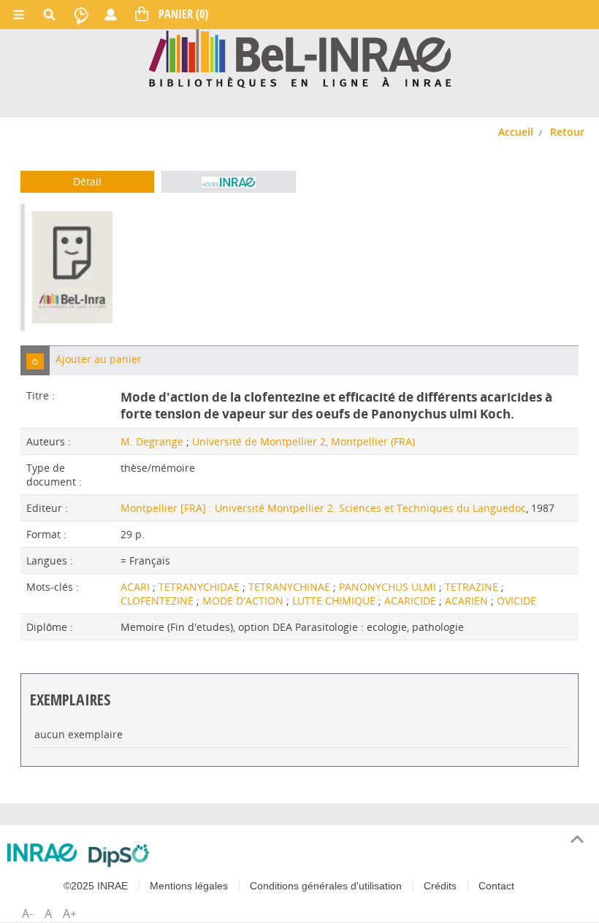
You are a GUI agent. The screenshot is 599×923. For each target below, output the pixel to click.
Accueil (515, 132)
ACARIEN (468, 601)
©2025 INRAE (96, 886)
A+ (70, 913)
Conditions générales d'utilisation (326, 886)
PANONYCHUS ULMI (389, 587)
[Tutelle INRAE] (42, 852)
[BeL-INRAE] (299, 57)
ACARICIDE (411, 601)
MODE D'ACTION (244, 601)
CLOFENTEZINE (159, 601)
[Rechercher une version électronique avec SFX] (228, 182)
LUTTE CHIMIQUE (335, 601)
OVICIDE (516, 601)
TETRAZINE (473, 587)
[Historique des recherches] (81, 14)
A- (27, 913)
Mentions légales (189, 886)
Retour (567, 132)
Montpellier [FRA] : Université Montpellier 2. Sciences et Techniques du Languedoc (323, 508)
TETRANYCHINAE (290, 587)
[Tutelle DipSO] (118, 855)
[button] (35, 360)
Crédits (440, 886)
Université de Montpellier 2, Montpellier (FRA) (303, 441)
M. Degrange (152, 441)
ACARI (137, 587)
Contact (496, 886)
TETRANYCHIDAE (201, 587)
